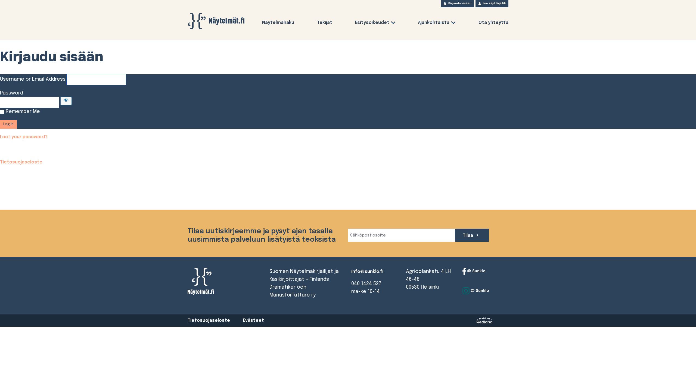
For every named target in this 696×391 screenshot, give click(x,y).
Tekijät (324, 22)
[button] (393, 24)
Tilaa (468, 235)
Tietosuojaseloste (21, 162)
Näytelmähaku (278, 22)
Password (11, 93)
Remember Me (23, 111)
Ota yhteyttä (493, 22)
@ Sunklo (476, 271)
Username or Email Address (33, 79)
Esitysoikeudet (372, 22)
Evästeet (253, 320)
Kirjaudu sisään (459, 3)
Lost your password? (24, 137)
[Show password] (66, 101)
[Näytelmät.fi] (216, 21)
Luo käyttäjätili (494, 3)
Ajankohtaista (433, 22)
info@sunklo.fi (367, 271)
